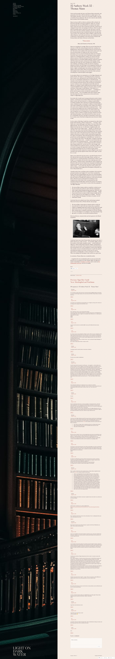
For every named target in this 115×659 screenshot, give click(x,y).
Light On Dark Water (22, 651)
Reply (72, 319)
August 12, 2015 (73, 432)
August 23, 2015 (73, 628)
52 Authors (77, 275)
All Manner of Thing (85, 261)
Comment (99, 646)
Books (81, 275)
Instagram (71, 655)
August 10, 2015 (73, 290)
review (84, 421)
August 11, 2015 (73, 347)
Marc (72, 552)
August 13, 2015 (73, 522)
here (77, 340)
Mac (72, 299)
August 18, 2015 (73, 592)
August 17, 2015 (73, 583)
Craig (72, 330)
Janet (72, 308)
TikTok (75, 655)
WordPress (100, 655)
